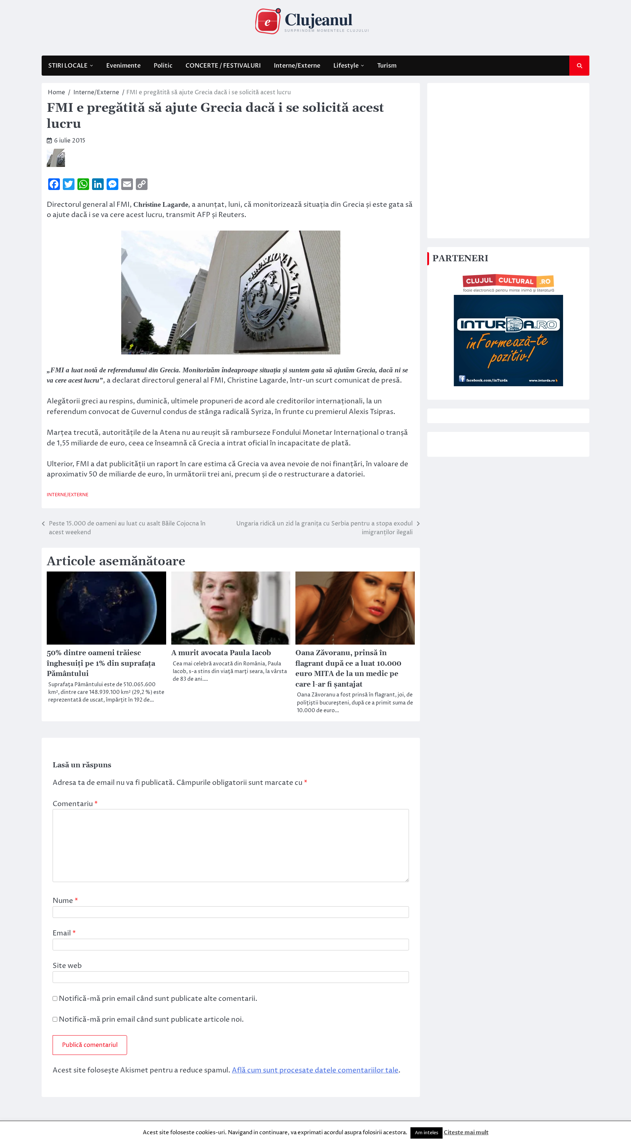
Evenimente (123, 66)
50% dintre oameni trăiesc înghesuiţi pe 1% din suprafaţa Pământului (101, 664)
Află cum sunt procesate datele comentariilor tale (315, 1070)
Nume (65, 900)
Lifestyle (346, 66)
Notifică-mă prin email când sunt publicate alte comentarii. (158, 998)
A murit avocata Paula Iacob (221, 653)
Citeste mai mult (466, 1132)
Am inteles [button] (426, 1132)
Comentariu (75, 804)
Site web (67, 966)
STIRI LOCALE (68, 66)
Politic (163, 66)
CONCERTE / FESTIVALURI (223, 66)
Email (64, 933)
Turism (387, 66)
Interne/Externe (297, 66)
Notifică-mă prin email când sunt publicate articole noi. (151, 1019)
